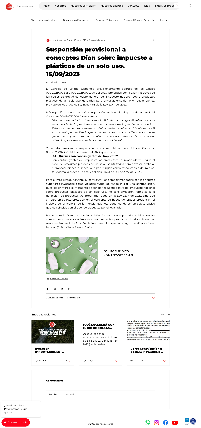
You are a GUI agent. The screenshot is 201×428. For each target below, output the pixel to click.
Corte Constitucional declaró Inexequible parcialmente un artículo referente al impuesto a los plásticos (146, 350)
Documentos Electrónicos (76, 20)
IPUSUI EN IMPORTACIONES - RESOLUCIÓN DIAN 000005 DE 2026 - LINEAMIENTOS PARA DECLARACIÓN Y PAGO (52, 350)
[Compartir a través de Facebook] (47, 288)
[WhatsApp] (147, 422)
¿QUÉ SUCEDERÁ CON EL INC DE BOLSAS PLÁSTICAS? (98, 326)
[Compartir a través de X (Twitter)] (54, 288)
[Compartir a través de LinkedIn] (61, 288)
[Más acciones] (153, 40)
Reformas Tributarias (107, 20)
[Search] (190, 6)
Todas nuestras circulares (44, 20)
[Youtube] (175, 422)
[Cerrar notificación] (38, 403)
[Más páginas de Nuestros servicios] (95, 5)
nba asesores (24, 6)
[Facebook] (165, 422)
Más (162, 20)
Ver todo (165, 314)
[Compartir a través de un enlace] (69, 288)
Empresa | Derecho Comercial (138, 20)
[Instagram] (156, 422)
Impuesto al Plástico (57, 278)
